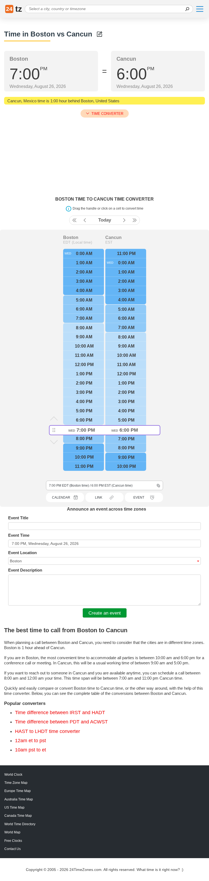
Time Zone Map (15, 783)
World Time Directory (19, 824)
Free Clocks (13, 841)
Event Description (25, 570)
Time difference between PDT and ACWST (61, 722)
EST (109, 242)
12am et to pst (30, 740)
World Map (12, 832)
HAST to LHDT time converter (47, 731)
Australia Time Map (18, 799)
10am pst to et (30, 750)
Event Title (18, 517)
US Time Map (14, 807)
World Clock (13, 774)
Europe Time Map (17, 791)
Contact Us (12, 849)
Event (138, 497)
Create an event (104, 612)
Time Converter (107, 114)
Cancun (113, 237)
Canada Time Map (18, 816)
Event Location (22, 552)
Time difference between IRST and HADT (60, 712)
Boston (70, 237)
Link (98, 497)
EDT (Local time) (77, 242)
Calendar (61, 497)
